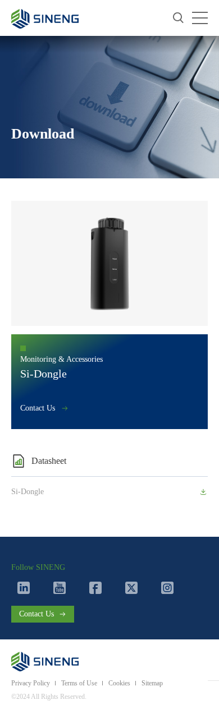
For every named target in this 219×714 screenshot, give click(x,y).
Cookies (119, 683)
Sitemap (152, 683)
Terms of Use (79, 683)
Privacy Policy (30, 683)
